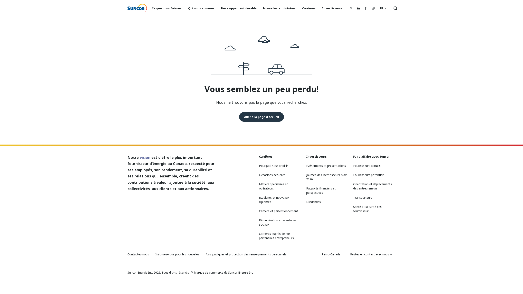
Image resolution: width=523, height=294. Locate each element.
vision (145, 157)
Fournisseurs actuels (367, 166)
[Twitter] (351, 8)
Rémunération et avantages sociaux (277, 222)
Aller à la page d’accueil (261, 117)
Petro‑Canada (331, 254)
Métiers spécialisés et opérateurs (273, 186)
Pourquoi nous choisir (273, 166)
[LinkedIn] (358, 8)
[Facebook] (366, 8)
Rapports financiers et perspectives (321, 190)
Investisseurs (332, 8)
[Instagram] (373, 8)
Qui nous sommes (201, 8)
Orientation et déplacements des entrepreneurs (372, 186)
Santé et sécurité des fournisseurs (367, 209)
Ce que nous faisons (167, 8)
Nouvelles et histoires (279, 8)
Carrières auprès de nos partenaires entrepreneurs (276, 236)
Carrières (309, 8)
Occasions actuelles (272, 175)
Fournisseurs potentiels (368, 175)
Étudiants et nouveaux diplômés (274, 200)
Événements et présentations (326, 166)
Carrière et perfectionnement (278, 211)
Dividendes (313, 202)
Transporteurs (362, 197)
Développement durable (239, 8)
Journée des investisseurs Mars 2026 (327, 177)
